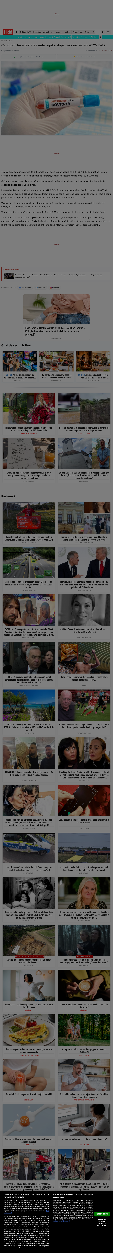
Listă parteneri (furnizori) (61, 1221)
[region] (56, 1222)
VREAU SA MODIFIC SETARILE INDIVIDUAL (102, 1222)
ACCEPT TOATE (102, 1214)
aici (19, 1235)
